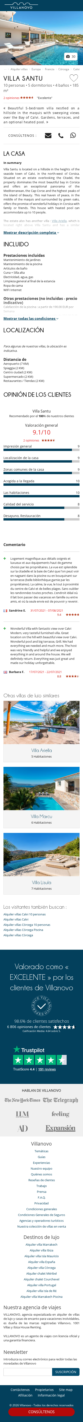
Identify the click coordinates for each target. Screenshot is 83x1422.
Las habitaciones (16, 492)
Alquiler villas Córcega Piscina (23, 930)
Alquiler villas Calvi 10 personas (24, 914)
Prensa (41, 1192)
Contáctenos (20, 1389)
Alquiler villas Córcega (18, 935)
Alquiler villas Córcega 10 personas (26, 925)
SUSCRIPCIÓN (65, 1372)
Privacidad (41, 1203)
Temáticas (41, 1151)
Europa (36, 69)
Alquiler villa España (41, 1262)
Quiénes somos (41, 1174)
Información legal (51, 1395)
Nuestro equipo (41, 1168)
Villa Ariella (59, 221)
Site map (66, 1389)
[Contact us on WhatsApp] (73, 135)
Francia (49, 69)
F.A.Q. (41, 1197)
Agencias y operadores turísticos (41, 1221)
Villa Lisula (41, 882)
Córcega (63, 69)
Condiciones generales (41, 1209)
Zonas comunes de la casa (23, 469)
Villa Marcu (41, 816)
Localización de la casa (21, 458)
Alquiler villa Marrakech (41, 1244)
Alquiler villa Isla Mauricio (41, 1256)
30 (73, 56)
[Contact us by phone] (61, 135)
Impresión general (17, 446)
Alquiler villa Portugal (41, 1285)
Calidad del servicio (18, 504)
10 (78, 481)
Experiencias (41, 1163)
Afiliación (25, 1395)
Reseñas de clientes (41, 1180)
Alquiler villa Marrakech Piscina (41, 1297)
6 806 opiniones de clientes (29, 1026)
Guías (41, 1157)
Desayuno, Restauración (22, 516)
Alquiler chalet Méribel (41, 1273)
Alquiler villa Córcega (41, 1268)
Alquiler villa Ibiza (41, 1250)
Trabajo (41, 1186)
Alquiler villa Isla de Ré (41, 1291)
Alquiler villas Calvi (15, 919)
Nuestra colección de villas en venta (41, 1226)
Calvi (76, 69)
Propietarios (44, 1389)
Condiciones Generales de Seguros (41, 1215)
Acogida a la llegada (18, 481)
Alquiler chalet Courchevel (41, 1279)
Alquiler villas (19, 69)
